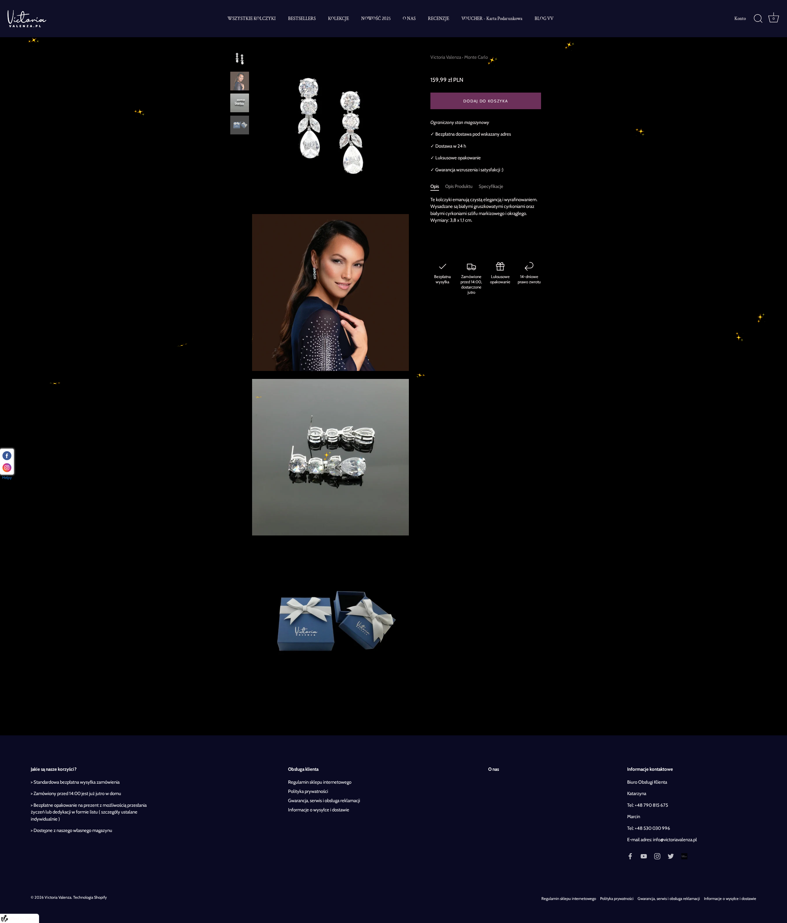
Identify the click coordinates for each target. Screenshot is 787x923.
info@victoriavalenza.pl (675, 839)
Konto (740, 18)
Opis (434, 186)
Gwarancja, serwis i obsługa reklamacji (324, 800)
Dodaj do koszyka (485, 100)
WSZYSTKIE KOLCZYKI (251, 18)
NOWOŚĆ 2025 (376, 18)
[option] (240, 60)
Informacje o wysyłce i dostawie (318, 810)
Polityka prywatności (308, 791)
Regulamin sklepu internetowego (319, 782)
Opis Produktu (459, 186)
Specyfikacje (491, 186)
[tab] (437, 186)
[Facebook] (630, 856)
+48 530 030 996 (652, 828)
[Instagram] (657, 856)
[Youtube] (644, 856)
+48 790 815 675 (651, 805)
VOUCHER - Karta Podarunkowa (491, 18)
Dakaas (31, 918)
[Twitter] (671, 856)
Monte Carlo (476, 57)
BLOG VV (544, 18)
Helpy (7, 477)
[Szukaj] (758, 19)
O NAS (409, 18)
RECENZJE (438, 18)
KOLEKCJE (338, 18)
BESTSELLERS (302, 18)
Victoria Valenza (445, 57)
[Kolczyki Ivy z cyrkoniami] (239, 59)
